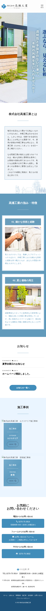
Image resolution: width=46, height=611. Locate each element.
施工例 (24, 595)
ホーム (5, 595)
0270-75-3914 (23, 523)
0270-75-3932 (25, 554)
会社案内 (30, 595)
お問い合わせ (38, 595)
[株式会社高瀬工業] (14, 6)
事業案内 (18, 595)
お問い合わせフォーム (23, 538)
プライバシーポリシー (23, 598)
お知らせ (11, 595)
